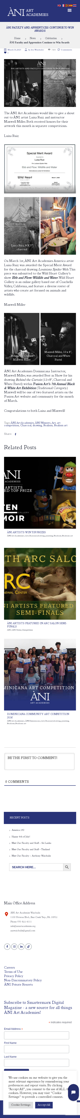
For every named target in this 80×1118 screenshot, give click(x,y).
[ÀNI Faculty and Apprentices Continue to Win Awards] (40, 83)
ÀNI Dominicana (33, 721)
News (33, 38)
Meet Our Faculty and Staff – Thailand (31, 849)
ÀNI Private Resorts (18, 984)
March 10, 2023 (14, 50)
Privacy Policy (13, 976)
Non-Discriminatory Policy (23, 980)
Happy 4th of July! (21, 837)
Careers (9, 967)
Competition (27, 630)
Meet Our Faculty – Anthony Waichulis (31, 856)
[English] (59, 5)
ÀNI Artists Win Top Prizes (26, 532)
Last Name (10, 1056)
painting (49, 536)
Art (54, 423)
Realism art (60, 425)
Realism (48, 425)
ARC (9, 630)
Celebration (51, 38)
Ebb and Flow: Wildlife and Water (35, 278)
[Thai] (75, 5)
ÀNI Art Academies (22, 423)
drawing (37, 425)
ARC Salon (17, 630)
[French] (63, 5)
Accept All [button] (44, 1105)
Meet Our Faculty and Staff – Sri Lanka (31, 843)
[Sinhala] (67, 5)
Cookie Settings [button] (21, 1105)
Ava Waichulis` (37, 50)
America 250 (18, 830)
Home (17, 38)
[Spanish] (71, 5)
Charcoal (25, 425)
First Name (10, 1042)
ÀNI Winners (43, 423)
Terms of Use (13, 972)
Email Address (13, 1029)
